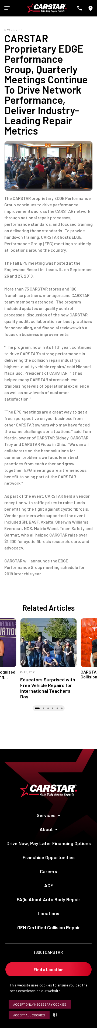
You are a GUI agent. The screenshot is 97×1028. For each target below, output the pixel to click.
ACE (48, 885)
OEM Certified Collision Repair (48, 927)
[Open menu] (7, 8)
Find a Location (49, 969)
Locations (48, 913)
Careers (48, 871)
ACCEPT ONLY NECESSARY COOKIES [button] (39, 1004)
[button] (56, 1015)
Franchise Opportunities (49, 857)
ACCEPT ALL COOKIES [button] (29, 1015)
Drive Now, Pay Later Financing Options (48, 843)
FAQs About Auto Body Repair (48, 899)
